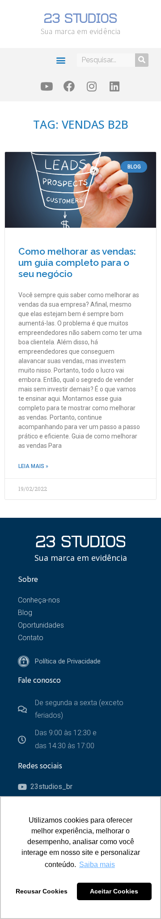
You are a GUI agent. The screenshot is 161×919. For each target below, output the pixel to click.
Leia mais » (33, 466)
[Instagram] (92, 86)
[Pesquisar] (141, 60)
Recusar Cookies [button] (42, 891)
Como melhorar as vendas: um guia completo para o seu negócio (77, 262)
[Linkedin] (114, 86)
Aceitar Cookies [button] (114, 891)
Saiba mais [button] (97, 864)
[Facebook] (69, 86)
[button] (60, 59)
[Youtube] (47, 86)
